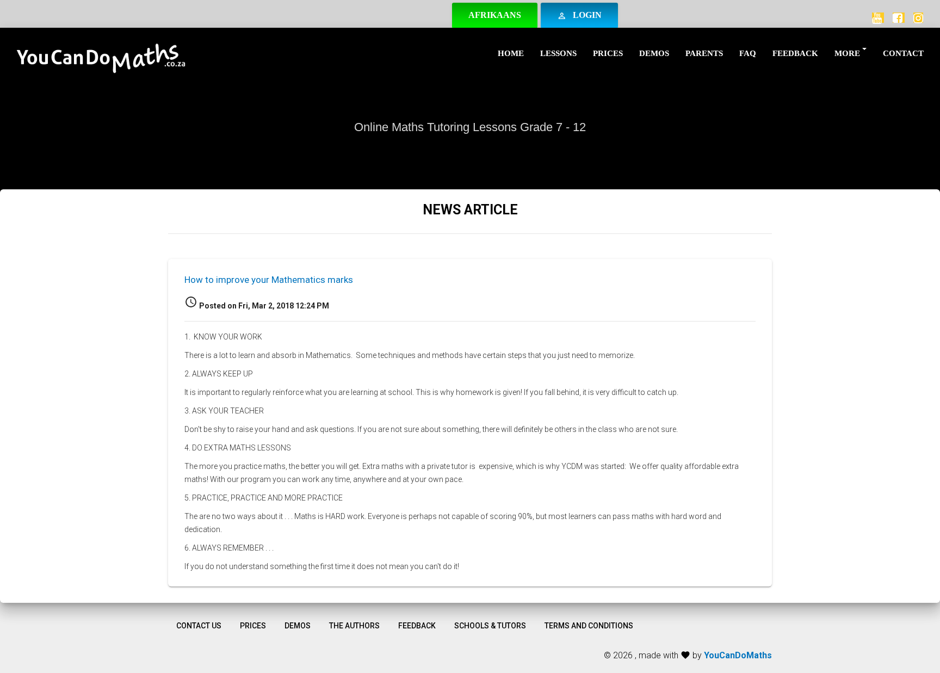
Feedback (795, 53)
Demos (654, 53)
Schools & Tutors (490, 625)
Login (579, 15)
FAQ (747, 53)
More (847, 53)
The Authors (354, 625)
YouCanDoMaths (738, 655)
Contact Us (198, 625)
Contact (903, 53)
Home (511, 53)
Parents (704, 53)
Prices (608, 53)
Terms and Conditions (589, 625)
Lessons (558, 53)
